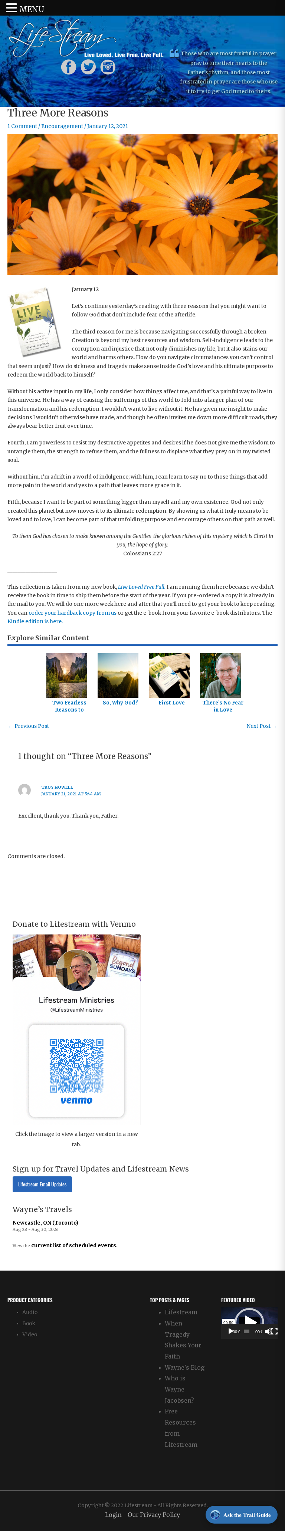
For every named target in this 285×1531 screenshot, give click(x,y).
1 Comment (22, 126)
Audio (29, 1312)
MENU (31, 9)
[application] (249, 1323)
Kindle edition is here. (35, 621)
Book (28, 1323)
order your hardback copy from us (73, 613)
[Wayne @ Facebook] (68, 66)
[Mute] (268, 1331)
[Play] (231, 1331)
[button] (249, 1323)
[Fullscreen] (274, 1331)
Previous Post (28, 726)
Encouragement (62, 126)
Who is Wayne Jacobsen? (179, 1389)
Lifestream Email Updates (42, 1184)
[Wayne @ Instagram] (108, 66)
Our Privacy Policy (154, 1515)
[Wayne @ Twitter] (88, 66)
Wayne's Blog (184, 1367)
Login (113, 1515)
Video (29, 1334)
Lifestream (181, 1312)
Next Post (261, 726)
